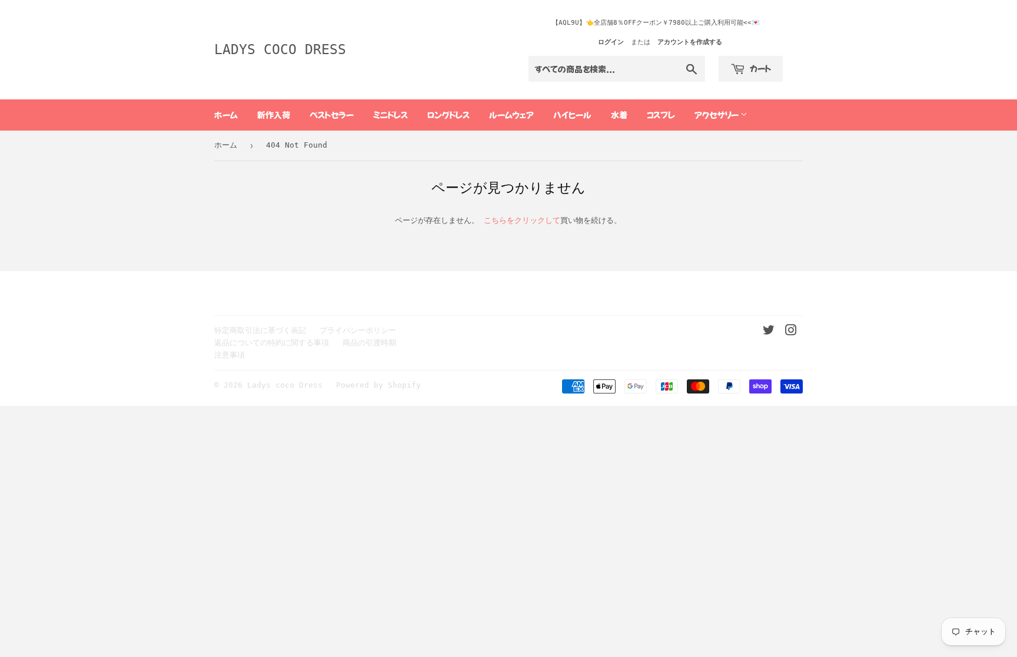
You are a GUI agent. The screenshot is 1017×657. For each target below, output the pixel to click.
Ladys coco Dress (280, 49)
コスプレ (661, 115)
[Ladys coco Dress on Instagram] (791, 332)
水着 (619, 115)
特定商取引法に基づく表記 (260, 330)
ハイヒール (572, 115)
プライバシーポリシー (358, 330)
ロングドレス (448, 115)
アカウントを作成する (689, 42)
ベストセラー (332, 115)
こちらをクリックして (522, 220)
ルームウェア (511, 115)
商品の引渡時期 (369, 342)
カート (759, 68)
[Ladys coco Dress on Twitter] (769, 332)
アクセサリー (717, 115)
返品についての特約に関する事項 (271, 342)
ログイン (611, 42)
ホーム (226, 115)
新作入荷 (273, 115)
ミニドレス (390, 115)
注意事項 (229, 355)
